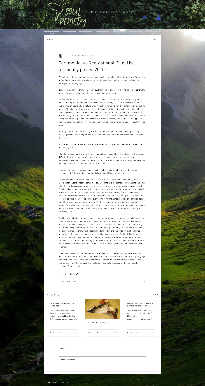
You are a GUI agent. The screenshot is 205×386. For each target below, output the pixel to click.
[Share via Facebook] (60, 274)
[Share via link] (77, 274)
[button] (159, 17)
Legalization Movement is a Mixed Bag (62, 304)
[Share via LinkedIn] (71, 274)
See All (155, 295)
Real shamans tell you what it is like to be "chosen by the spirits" (140, 304)
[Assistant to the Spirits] (102, 309)
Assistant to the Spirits (98, 322)
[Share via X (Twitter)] (65, 274)
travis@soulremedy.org (60, 382)
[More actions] (145, 55)
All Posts (50, 40)
